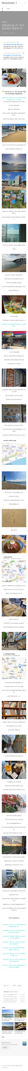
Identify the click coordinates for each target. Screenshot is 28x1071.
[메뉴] (25, 3)
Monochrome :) (9, 3)
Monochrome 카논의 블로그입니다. (9, 1044)
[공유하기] (7, 985)
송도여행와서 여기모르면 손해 (12, 55)
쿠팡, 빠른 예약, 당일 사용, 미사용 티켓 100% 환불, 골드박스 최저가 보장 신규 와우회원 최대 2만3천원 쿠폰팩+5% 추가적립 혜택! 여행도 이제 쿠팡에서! (13, 47)
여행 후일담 (6, 991)
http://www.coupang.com (10, 42)
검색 (22, 3)
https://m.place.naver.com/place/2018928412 (12, 53)
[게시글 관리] (9, 985)
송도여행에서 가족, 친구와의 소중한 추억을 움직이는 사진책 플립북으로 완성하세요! (13, 58)
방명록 (8, 8)
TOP (25, 1066)
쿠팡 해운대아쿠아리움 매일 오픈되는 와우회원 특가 (13, 44)
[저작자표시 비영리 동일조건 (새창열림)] (19, 985)
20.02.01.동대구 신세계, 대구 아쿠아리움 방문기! (10, 1002)
